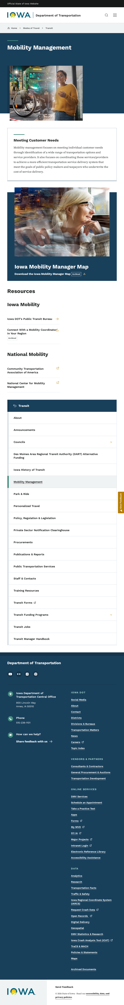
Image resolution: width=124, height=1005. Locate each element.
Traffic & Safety (80, 893)
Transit (49, 28)
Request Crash (83, 909)
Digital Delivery (80, 922)
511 (74, 833)
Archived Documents (83, 969)
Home (14, 28)
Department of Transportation (58, 15)
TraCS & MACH (79, 946)
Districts (76, 717)
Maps (74, 958)
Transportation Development (88, 778)
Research (76, 881)
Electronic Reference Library (88, 851)
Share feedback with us (31, 741)
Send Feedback (64, 987)
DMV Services (79, 796)
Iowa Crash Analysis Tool (90, 940)
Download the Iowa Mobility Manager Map (47, 273)
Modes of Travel (31, 28)
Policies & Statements (84, 952)
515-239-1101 (23, 722)
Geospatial (77, 928)
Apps (74, 814)
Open (80, 916)
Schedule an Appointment (86, 802)
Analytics (76, 875)
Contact (76, 711)
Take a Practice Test (83, 808)
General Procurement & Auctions (90, 772)
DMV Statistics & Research (87, 934)
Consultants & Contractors (87, 766)
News (74, 736)
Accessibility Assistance (85, 857)
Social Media (78, 699)
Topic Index (78, 748)
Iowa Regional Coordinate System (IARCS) (91, 902)
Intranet (79, 845)
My (76, 827)
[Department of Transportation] (19, 15)
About (74, 705)
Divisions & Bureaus (83, 723)
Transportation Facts (83, 887)
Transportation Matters (85, 729)
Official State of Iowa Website (22, 3)
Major (80, 839)
